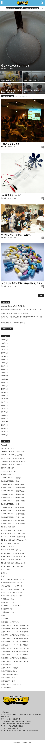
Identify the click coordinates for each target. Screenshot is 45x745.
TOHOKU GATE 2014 (8, 527)
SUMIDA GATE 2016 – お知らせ (11, 478)
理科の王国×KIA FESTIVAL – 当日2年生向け (15, 648)
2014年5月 (4, 415)
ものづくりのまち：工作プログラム (12, 589)
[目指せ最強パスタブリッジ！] (11, 78)
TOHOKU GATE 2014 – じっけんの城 (13, 533)
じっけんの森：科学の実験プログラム (13, 579)
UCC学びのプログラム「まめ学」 (16, 234)
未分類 (3, 615)
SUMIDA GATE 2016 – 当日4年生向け (13, 517)
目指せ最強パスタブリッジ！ (10, 80)
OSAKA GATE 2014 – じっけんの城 (12, 451)
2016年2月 (4, 372)
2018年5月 (4, 343)
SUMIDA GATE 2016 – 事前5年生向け (13, 497)
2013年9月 (4, 425)
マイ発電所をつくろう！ (12, 195)
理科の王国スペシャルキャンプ (11, 684)
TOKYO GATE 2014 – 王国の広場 (12, 566)
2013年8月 (4, 428)
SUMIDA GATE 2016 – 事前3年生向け (13, 491)
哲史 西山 (3, 198)
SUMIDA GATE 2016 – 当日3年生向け (13, 514)
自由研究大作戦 (6, 687)
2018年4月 (4, 346)
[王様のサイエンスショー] (22, 120)
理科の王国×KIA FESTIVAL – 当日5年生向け (15, 658)
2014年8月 (4, 405)
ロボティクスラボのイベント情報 (11, 596)
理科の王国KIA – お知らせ (9, 674)
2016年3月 (4, 369)
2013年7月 (4, 431)
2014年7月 (4, 409)
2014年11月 (5, 399)
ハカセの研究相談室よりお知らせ (11, 582)
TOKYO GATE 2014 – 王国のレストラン (14, 563)
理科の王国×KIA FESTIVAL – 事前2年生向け (15, 628)
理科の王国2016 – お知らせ (10, 668)
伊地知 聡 (3, 68)
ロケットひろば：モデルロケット (11, 592)
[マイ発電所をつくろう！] (22, 173)
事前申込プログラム (7, 599)
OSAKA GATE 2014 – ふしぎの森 (11, 455)
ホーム (18, 96)
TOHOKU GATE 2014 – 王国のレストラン (14, 540)
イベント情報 (5, 569)
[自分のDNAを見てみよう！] (33, 79)
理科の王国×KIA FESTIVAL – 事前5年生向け (15, 638)
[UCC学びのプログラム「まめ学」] (22, 218)
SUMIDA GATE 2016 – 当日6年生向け (13, 524)
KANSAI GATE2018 (7, 448)
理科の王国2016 (6, 664)
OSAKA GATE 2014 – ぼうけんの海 (12, 458)
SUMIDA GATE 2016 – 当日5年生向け (13, 520)
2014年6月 (4, 412)
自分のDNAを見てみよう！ (32, 80)
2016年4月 (4, 366)
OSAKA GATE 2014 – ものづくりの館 (13, 461)
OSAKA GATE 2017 (7, 468)
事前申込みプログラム (8, 602)
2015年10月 (5, 379)
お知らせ (4, 573)
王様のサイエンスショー (12, 144)
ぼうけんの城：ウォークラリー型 (11, 586)
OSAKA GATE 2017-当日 (9, 471)
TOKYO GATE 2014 (7, 546)
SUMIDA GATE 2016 (7, 474)
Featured (4, 445)
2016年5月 (4, 363)
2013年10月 (5, 422)
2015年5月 (4, 389)
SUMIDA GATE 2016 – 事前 (10, 481)
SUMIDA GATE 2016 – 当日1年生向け (13, 507)
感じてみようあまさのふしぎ (15, 65)
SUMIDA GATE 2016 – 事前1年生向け (13, 484)
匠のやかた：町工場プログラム (11, 605)
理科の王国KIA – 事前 (8, 677)
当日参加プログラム (7, 609)
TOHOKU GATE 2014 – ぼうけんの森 (13, 537)
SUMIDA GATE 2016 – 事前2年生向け (13, 487)
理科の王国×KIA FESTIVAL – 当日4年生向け (15, 655)
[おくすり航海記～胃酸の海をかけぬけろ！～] (22, 262)
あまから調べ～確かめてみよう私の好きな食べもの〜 (11, 91)
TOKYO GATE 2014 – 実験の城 (11, 560)
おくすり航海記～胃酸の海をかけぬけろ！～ (22, 283)
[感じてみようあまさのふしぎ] (22, 41)
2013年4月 (4, 435)
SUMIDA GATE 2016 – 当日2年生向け (13, 510)
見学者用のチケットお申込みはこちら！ (14, 323)
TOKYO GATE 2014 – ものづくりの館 (13, 556)
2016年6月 (4, 359)
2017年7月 (4, 350)
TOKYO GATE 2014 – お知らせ (11, 550)
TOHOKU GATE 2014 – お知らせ (11, 530)
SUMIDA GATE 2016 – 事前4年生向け (13, 494)
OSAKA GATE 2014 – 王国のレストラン (14, 465)
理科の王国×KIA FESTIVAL (10, 622)
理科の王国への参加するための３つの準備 (14, 313)
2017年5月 (4, 356)
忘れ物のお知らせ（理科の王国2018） (13, 306)
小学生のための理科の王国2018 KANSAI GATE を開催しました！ (22, 309)
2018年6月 (4, 340)
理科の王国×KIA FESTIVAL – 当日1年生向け (15, 645)
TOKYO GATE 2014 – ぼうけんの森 (12, 553)
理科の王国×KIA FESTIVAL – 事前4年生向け (15, 635)
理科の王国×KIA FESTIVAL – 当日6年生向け (15, 661)
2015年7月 (4, 382)
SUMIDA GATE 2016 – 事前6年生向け (13, 501)
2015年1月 (4, 395)
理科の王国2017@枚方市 (9, 671)
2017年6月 (4, 353)
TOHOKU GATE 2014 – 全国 (10, 543)
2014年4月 (4, 418)
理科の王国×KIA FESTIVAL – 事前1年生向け (15, 625)
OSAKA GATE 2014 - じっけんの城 (14, 8)
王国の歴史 (4, 619)
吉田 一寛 (3, 147)
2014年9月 (4, 402)
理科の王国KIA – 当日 (8, 681)
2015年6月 (4, 386)
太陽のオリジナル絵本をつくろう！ (33, 91)
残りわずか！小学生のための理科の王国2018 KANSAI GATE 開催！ (21, 318)
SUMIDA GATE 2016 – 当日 (10, 504)
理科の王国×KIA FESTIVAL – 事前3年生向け (15, 632)
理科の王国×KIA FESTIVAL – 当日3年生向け (15, 651)
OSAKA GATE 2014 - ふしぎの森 (31, 8)
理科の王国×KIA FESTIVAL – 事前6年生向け (15, 641)
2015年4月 (4, 392)
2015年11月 (5, 376)
